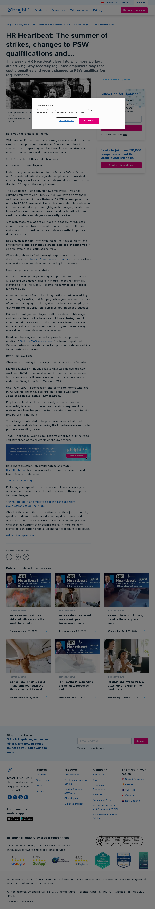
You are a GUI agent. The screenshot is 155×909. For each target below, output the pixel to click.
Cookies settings (66, 121)
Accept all (89, 121)
